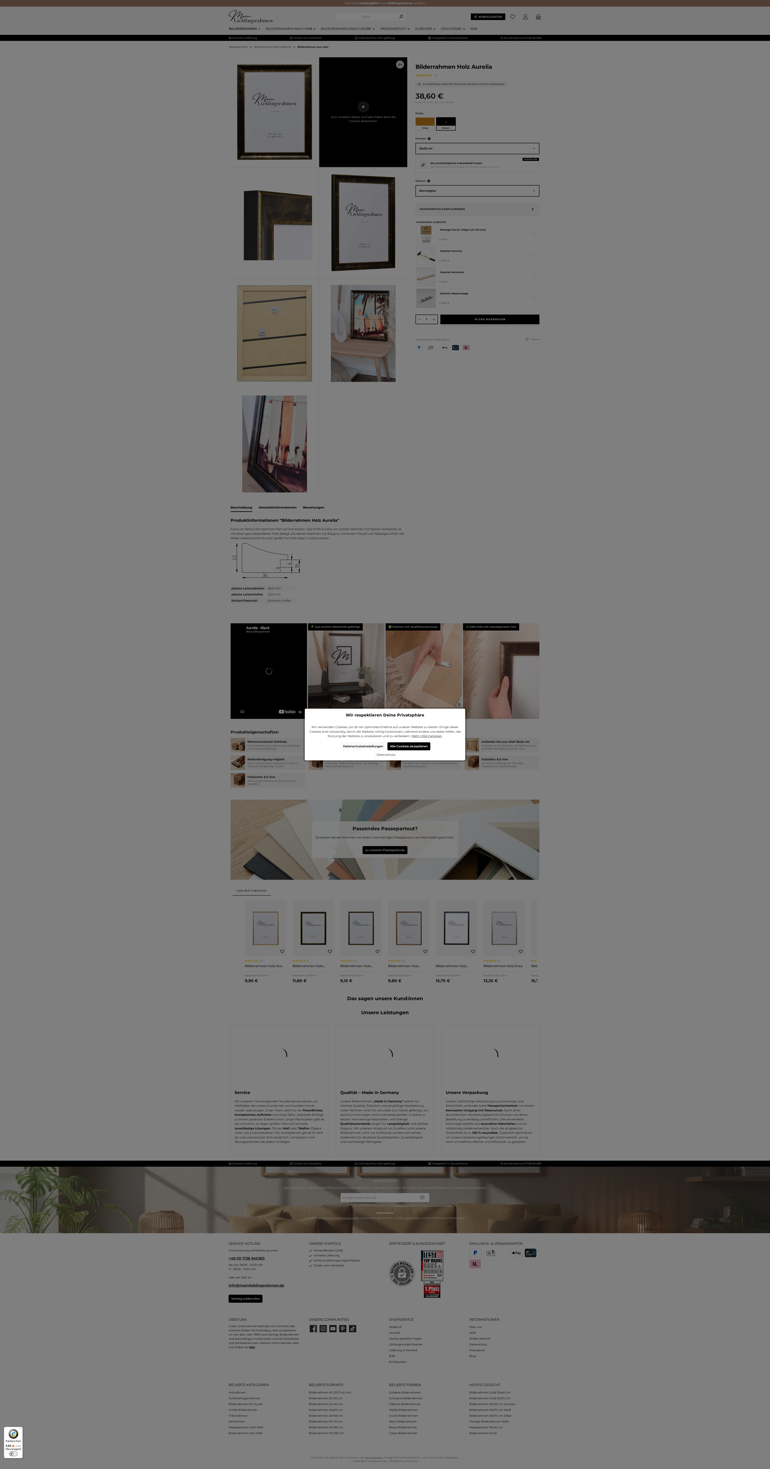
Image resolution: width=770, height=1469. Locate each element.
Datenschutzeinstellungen (363, 746)
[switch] (13, 1453)
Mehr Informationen (427, 736)
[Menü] (20, 1429)
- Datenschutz (385, 755)
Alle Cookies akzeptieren (409, 746)
